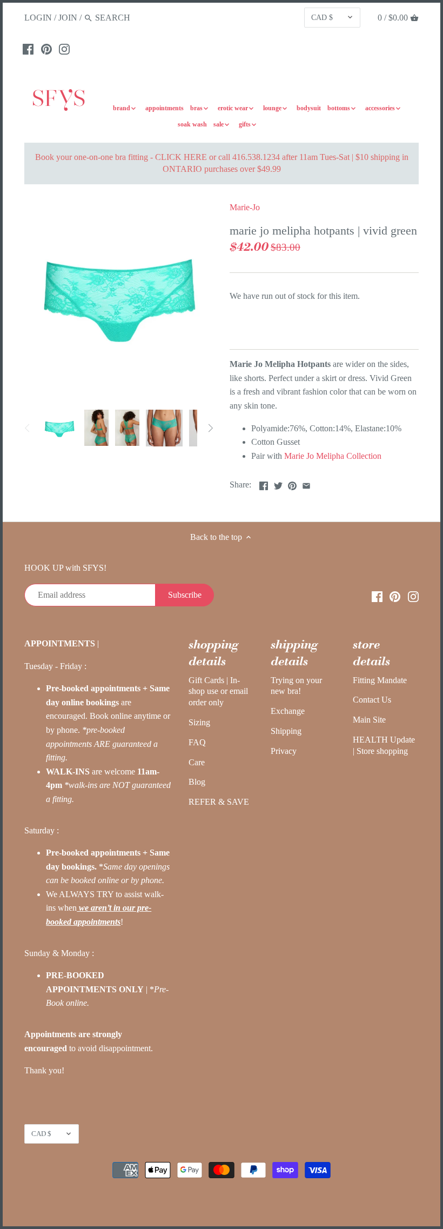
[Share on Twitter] (278, 483)
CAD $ (322, 17)
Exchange (288, 711)
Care (197, 762)
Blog (197, 781)
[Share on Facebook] (263, 483)
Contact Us (372, 699)
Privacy (284, 751)
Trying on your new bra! (296, 686)
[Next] (210, 428)
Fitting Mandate (380, 680)
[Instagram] (64, 48)
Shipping (286, 731)
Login (38, 17)
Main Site (369, 719)
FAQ (197, 742)
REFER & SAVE (219, 801)
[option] (59, 428)
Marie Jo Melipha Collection (332, 455)
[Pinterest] (46, 48)
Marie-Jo (245, 207)
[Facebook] (28, 48)
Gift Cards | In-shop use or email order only (218, 691)
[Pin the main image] (292, 483)
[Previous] (27, 428)
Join (67, 17)
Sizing (199, 722)
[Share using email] (306, 483)
